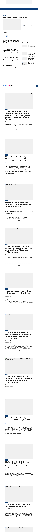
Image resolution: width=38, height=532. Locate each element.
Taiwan (4, 77)
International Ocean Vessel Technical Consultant (9, 79)
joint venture (5, 81)
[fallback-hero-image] (24, 46)
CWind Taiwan (9, 77)
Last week (6, 387)
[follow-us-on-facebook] (6, 85)
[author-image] (3, 32)
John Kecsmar (9, 340)
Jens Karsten (7, 294)
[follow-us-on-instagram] (10, 85)
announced (27, 473)
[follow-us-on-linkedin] (7, 36)
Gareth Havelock (7, 208)
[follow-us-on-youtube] (8, 85)
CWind (17, 77)
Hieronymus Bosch (9, 384)
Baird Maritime (6, 32)
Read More (19, 131)
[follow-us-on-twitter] (12, 85)
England (13, 77)
